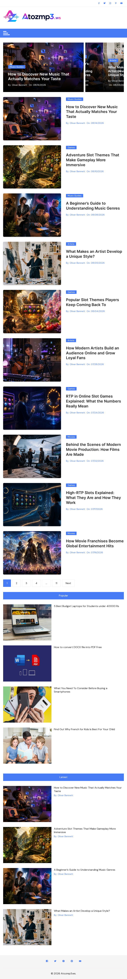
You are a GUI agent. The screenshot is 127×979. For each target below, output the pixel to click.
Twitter (55, 962)
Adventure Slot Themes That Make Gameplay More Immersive (92, 160)
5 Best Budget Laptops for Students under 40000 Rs (86, 606)
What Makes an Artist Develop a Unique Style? (102, 71)
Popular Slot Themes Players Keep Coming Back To (92, 302)
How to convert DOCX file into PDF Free (78, 647)
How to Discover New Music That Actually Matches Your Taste (38, 76)
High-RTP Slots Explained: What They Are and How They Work (93, 497)
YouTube (80, 962)
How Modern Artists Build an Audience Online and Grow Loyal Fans (92, 353)
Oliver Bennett (19, 84)
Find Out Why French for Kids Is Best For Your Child (84, 729)
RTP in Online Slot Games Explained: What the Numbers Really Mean (93, 401)
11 (56, 583)
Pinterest (71, 962)
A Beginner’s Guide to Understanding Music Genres (93, 206)
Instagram (63, 962)
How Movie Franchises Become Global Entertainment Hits (95, 543)
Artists (95, 60)
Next (68, 583)
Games (71, 147)
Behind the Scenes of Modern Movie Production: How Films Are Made (93, 449)
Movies (71, 436)
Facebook (47, 962)
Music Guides (17, 66)
